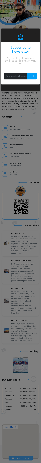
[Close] (35, 33)
